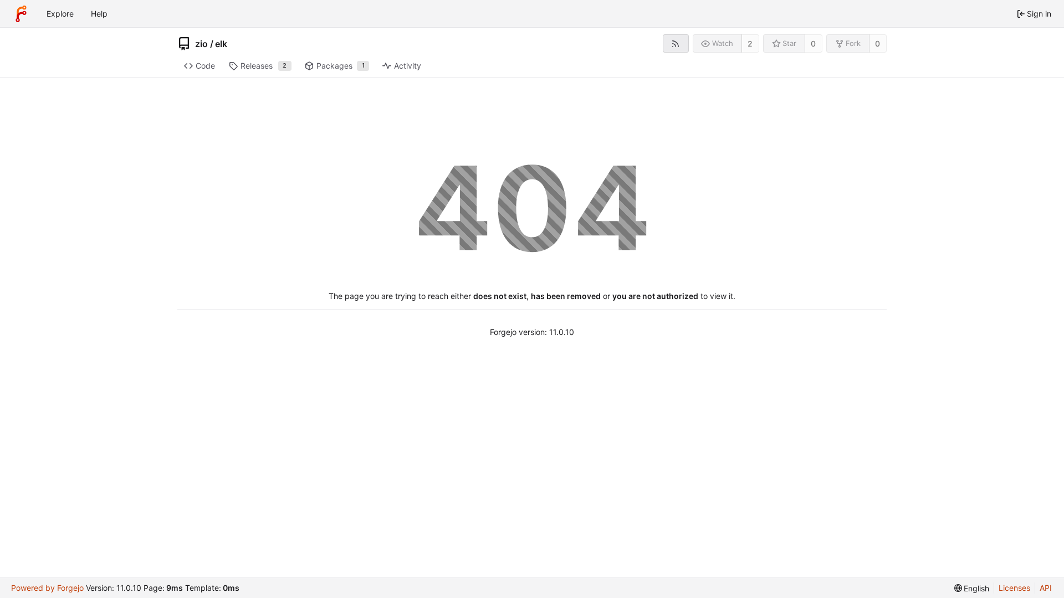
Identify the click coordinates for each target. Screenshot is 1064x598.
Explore (60, 13)
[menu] (972, 588)
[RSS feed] (676, 43)
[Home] (21, 14)
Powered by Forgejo (47, 587)
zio (201, 43)
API (1046, 587)
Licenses (1014, 587)
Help (99, 13)
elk (221, 43)
